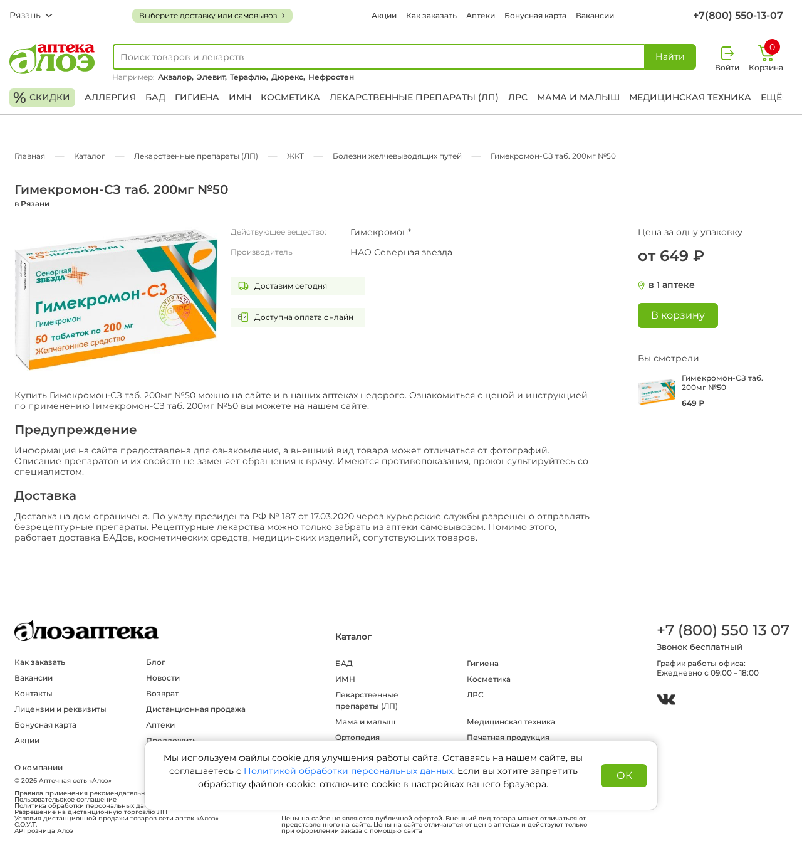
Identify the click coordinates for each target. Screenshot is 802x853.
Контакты (33, 693)
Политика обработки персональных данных (87, 806)
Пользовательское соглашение (65, 800)
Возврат (162, 693)
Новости (163, 677)
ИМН (240, 97)
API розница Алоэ (43, 831)
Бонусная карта (535, 15)
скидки (41, 97)
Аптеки (480, 15)
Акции (384, 15)
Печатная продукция (508, 737)
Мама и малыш (578, 97)
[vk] (666, 701)
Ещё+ (774, 97)
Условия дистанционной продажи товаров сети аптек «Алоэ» (116, 818)
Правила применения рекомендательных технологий (103, 793)
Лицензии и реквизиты (60, 709)
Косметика (290, 97)
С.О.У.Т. (25, 825)
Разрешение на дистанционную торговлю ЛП (90, 812)
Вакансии (595, 15)
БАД (155, 97)
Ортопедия (357, 737)
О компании (38, 767)
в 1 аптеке (671, 285)
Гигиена (197, 97)
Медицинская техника (690, 97)
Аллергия (110, 97)
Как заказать (431, 15)
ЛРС (518, 97)
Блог (155, 662)
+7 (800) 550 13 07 (722, 630)
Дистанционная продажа (196, 709)
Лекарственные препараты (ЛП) (414, 97)
